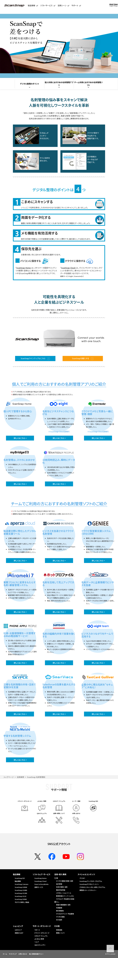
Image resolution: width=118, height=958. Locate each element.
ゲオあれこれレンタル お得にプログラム (92, 887)
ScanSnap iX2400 (21, 890)
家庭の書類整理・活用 (63, 905)
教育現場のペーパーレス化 (65, 896)
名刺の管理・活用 (61, 887)
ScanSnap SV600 (21, 899)
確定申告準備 (60, 890)
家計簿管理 (60, 911)
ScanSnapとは (20, 878)
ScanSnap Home (23, 267)
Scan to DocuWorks (41, 884)
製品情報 (18, 881)
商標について (60, 933)
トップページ (9, 777)
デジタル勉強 (60, 917)
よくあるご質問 (39, 939)
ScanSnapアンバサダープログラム (91, 881)
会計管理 (59, 884)
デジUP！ (82, 878)
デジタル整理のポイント (29, 83)
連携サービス (38, 887)
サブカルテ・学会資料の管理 (65, 899)
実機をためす (19, 933)
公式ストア (18, 930)
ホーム (5, 954)
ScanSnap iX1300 (21, 893)
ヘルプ (36, 942)
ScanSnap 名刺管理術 (36, 777)
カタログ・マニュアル (41, 936)
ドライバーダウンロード (41, 933)
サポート (37, 930)
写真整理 (59, 908)
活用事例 (20, 777)
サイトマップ (13, 954)
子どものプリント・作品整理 (65, 914)
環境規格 (59, 930)
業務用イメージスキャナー (88, 890)
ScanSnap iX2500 (21, 887)
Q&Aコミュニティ (39, 945)
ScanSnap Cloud (68, 267)
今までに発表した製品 (22, 902)
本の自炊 (59, 920)
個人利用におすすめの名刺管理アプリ (59, 83)
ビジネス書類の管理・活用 (64, 881)
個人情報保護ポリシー (36, 954)
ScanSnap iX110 (20, 896)
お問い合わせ (22, 954)
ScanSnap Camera (21, 884)
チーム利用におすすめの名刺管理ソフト (88, 83)
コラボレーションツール (63, 893)
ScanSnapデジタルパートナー (89, 884)
